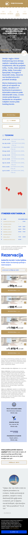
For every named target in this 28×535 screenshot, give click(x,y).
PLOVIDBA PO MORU (7, 224)
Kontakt (25, 13)
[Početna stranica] (7, 4)
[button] (6, 188)
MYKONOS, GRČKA (7, 226)
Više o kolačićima (14, 528)
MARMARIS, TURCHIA (7, 231)
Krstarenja (3, 13)
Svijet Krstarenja (17, 3)
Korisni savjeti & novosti (18, 15)
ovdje (16, 413)
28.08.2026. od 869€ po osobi (10, 270)
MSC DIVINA (16, 50)
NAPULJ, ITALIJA (6, 236)
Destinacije (10, 13)
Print (11, 126)
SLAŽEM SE (14, 532)
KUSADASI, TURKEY (7, 229)
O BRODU (12, 120)
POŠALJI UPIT (14, 462)
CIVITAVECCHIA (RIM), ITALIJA (9, 221)
